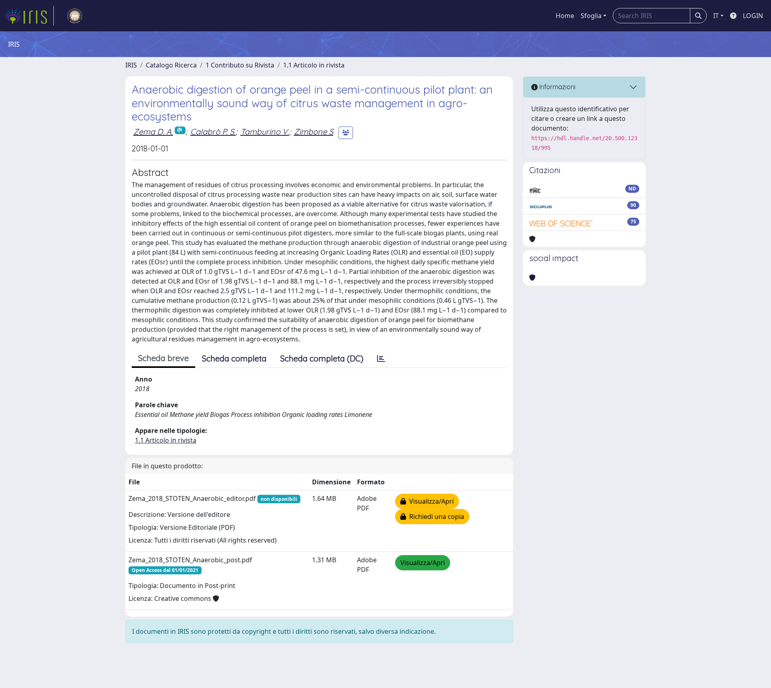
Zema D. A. (153, 132)
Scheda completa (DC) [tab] (321, 358)
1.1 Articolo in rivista (314, 65)
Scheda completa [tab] (234, 358)
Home (565, 15)
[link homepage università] (74, 15)
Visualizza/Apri (430, 501)
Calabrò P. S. (213, 132)
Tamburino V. (265, 132)
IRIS (131, 65)
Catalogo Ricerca (171, 65)
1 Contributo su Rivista (240, 65)
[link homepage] (29, 15)
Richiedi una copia (435, 516)
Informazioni (556, 87)
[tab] (381, 358)
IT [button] (716, 15)
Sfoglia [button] (591, 15)
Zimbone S (313, 132)
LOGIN (753, 15)
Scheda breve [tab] (163, 358)
